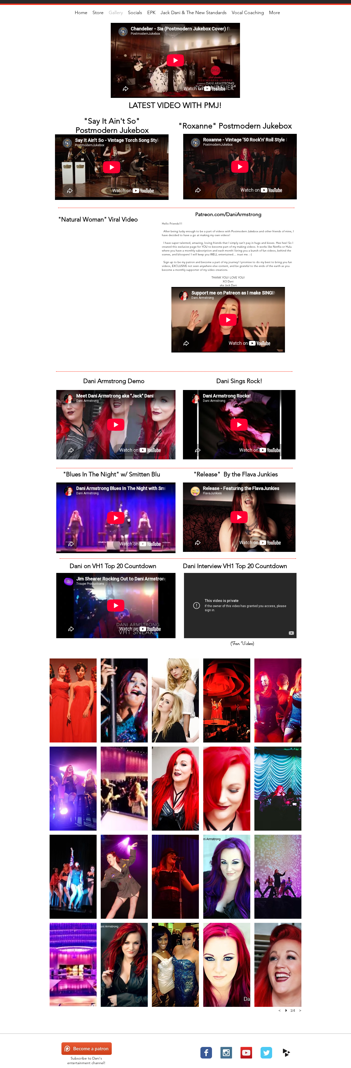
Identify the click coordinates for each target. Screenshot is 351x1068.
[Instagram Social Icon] (226, 1052)
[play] (287, 1010)
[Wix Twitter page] (266, 1052)
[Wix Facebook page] (206, 1052)
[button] (73, 700)
